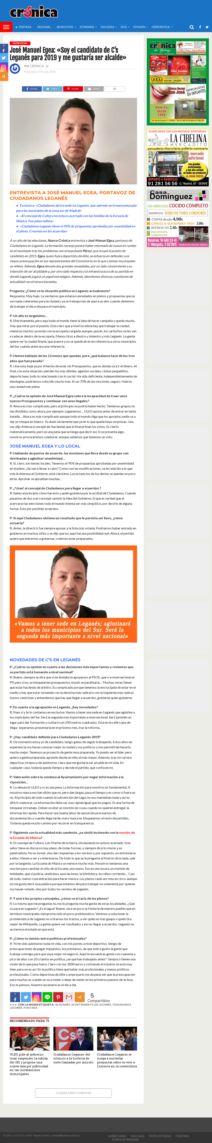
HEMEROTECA (161, 27)
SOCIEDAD (107, 27)
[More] (80, 997)
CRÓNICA (37, 66)
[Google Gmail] (69, 997)
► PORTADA (23, 27)
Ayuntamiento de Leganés (91, 1004)
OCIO (124, 27)
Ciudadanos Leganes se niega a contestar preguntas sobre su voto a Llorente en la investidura (117, 1060)
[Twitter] (26, 997)
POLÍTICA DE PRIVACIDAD (125, 1139)
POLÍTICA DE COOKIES (160, 1136)
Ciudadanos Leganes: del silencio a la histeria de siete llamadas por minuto (73, 1058)
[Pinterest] (58, 997)
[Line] (47, 997)
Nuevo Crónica (42, 1135)
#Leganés (62, 1004)
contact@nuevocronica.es (65, 1135)
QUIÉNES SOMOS (117, 1136)
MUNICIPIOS (65, 27)
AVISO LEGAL (138, 1136)
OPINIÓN (139, 27)
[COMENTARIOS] (114, 88)
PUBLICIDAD (182, 1136)
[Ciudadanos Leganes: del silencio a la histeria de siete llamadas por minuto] (73, 1049)
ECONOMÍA (87, 27)
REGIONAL (44, 27)
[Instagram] (37, 997)
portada (30, 1007)
